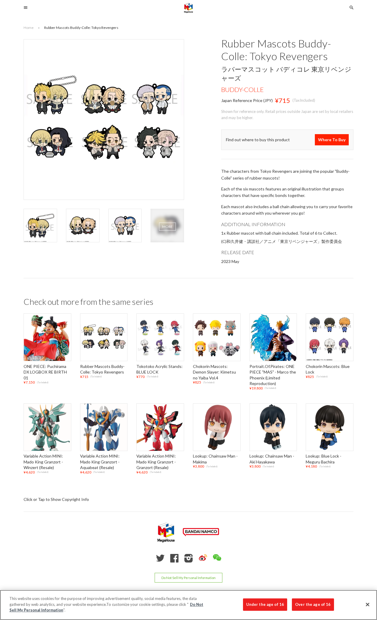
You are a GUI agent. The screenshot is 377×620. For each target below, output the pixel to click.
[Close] (367, 604)
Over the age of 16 (312, 604)
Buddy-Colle (242, 89)
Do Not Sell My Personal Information (188, 578)
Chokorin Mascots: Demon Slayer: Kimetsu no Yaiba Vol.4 (214, 372)
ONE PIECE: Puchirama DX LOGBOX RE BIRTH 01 (45, 372)
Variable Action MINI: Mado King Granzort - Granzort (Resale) (156, 461)
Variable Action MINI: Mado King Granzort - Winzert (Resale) (43, 461)
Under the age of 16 (265, 604)
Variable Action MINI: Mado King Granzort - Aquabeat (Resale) (100, 461)
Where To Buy (331, 139)
